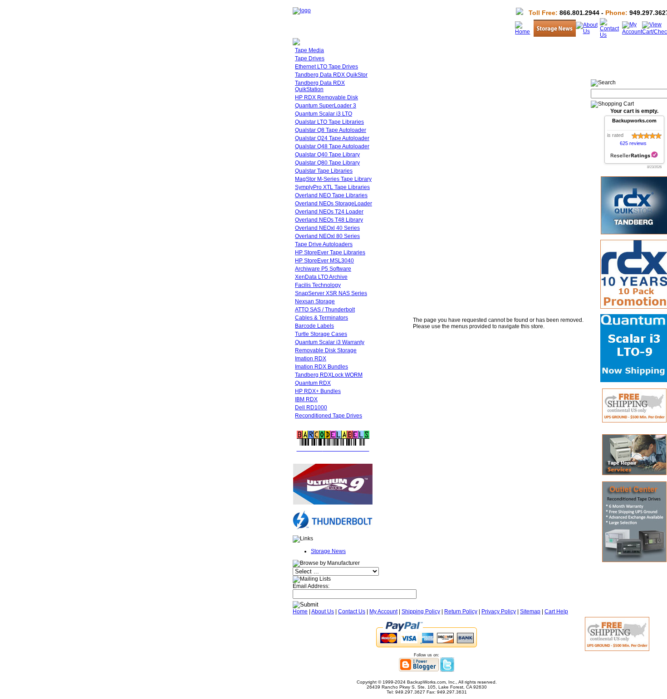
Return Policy (460, 611)
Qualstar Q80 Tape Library (327, 163)
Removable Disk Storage (326, 350)
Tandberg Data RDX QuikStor (331, 75)
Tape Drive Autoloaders (324, 244)
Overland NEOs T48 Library (329, 220)
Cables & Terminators (321, 318)
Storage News (328, 551)
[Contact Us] (611, 35)
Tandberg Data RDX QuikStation (320, 86)
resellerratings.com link (634, 155)
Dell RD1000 (311, 407)
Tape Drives (309, 58)
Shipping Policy (421, 611)
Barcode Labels (314, 326)
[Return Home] (302, 10)
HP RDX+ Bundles (318, 391)
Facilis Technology (318, 285)
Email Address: (311, 586)
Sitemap (530, 611)
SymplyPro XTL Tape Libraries (332, 187)
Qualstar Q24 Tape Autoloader (332, 138)
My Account (383, 611)
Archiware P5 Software (323, 269)
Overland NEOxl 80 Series (327, 236)
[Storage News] (555, 35)
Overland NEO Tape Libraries (331, 195)
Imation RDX (310, 358)
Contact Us (351, 611)
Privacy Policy (498, 611)
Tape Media (309, 50)
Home (300, 611)
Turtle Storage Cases (321, 334)
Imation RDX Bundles (321, 367)
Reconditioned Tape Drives (328, 416)
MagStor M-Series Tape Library (333, 179)
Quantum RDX (313, 383)
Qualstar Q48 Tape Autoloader (332, 146)
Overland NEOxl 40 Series (327, 228)
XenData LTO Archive (321, 277)
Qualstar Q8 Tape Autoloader (330, 130)
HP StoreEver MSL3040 (324, 260)
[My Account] (632, 32)
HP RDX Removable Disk (326, 97)
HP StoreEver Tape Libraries (330, 252)
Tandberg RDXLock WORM (329, 375)
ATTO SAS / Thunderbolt (325, 309)
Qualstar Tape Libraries (324, 171)
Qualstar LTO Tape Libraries (329, 122)
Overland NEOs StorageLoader (333, 203)
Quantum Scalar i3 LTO (323, 114)
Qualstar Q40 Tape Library (327, 154)
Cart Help (556, 611)
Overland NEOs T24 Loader (329, 212)
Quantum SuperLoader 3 (325, 105)
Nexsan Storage (315, 301)
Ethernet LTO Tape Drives (326, 66)
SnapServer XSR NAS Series (331, 293)
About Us (322, 611)
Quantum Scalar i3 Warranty (329, 342)
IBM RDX (306, 399)
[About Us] (588, 31)
